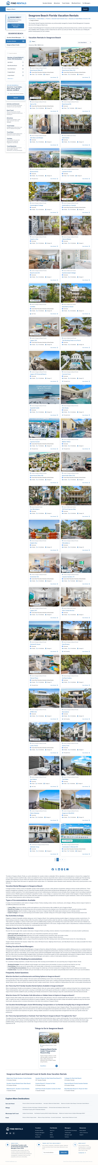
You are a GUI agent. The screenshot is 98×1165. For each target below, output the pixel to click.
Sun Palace (33, 779)
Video (51, 1132)
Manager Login (68, 1134)
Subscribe (64, 1152)
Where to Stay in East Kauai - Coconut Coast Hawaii (49, 1117)
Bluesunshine (34, 171)
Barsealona (65, 712)
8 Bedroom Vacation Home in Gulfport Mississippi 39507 (72, 1113)
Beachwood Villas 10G (68, 70)
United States (40, 18)
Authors (52, 1137)
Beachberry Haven (67, 306)
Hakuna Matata (66, 239)
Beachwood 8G (66, 104)
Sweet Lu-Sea (34, 239)
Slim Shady (65, 408)
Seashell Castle (34, 408)
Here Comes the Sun (68, 610)
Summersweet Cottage (69, 273)
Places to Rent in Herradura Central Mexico (32, 1103)
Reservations (83, 1130)
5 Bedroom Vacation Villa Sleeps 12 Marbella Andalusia (35, 1107)
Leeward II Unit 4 (67, 171)
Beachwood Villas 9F (36, 70)
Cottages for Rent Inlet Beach (72, 1078)
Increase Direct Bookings (71, 1130)
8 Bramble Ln (66, 543)
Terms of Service (84, 1132)
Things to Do (38, 1134)
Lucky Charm (34, 745)
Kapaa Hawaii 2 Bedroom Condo (69, 1117)
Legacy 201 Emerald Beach (38, 374)
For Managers (86, 3)
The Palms (65, 779)
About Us (52, 1130)
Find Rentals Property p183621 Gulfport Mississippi (46, 1113)
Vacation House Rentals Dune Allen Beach (19, 1083)
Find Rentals (32, 18)
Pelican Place (34, 678)
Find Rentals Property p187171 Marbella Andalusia (34, 1109)
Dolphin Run (33, 543)
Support (81, 1134)
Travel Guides (66, 3)
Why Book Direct (76, 3)
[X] (13, 1133)
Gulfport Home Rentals (28, 1113)
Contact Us (81, 1152)
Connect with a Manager (16, 25)
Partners (67, 1137)
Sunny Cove (65, 745)
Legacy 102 (33, 340)
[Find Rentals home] (16, 3)
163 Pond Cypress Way (69, 509)
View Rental (53, 77)
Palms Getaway (34, 813)
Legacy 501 (33, 610)
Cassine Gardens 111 (68, 577)
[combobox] (43, 9)
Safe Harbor (65, 138)
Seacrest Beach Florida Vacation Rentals (76, 1083)
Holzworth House (35, 644)
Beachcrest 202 (35, 273)
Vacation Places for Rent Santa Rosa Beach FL (48, 1078)
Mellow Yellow (66, 441)
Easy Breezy (66, 644)
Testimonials (68, 1132)
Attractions (57, 3)
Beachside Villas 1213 (68, 475)
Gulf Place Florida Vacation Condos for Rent (48, 1088)
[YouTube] (7, 1133)
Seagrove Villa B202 (68, 813)
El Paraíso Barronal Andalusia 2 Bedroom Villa (59, 1107)
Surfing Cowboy (67, 678)
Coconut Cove (66, 374)
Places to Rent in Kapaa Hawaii (29, 1117)
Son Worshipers (35, 509)
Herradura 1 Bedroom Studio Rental (51, 1103)
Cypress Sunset (35, 441)
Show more (10, 78)
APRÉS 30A (33, 712)
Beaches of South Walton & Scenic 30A (79, 18)
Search (16, 97)
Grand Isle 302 (34, 577)
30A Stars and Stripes (36, 138)
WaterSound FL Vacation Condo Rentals (18, 1088)
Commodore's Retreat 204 (70, 847)
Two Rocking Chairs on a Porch (71, 340)
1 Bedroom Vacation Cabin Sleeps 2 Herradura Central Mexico (75, 1103)
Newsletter (37, 1137)
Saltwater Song (34, 847)
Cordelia (32, 306)
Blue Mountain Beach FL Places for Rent (75, 1088)
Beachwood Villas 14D (36, 475)
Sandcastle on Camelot (69, 205)
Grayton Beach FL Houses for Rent (45, 1083)
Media (51, 1134)
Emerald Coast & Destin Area (59, 18)
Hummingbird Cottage (36, 205)
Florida (48, 18)
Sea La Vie (33, 104)
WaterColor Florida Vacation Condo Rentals (19, 1078)
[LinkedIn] (10, 1133)
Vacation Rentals (47, 3)
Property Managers (39, 1132)
